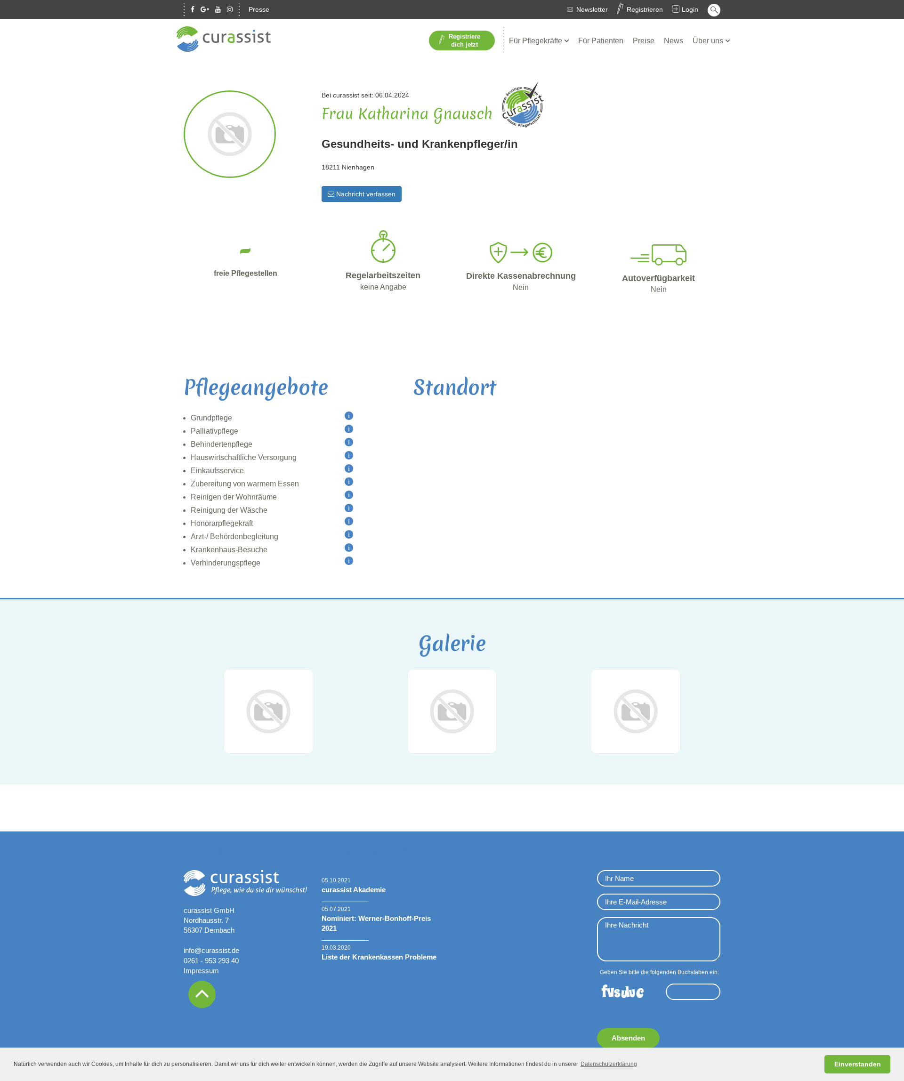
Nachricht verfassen (365, 194)
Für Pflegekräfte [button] (536, 41)
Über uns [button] (709, 41)
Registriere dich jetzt (464, 40)
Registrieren (645, 9)
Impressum (201, 971)
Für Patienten (600, 41)
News (673, 41)
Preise (643, 41)
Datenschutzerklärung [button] (609, 1064)
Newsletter (592, 9)
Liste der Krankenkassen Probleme (379, 957)
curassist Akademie (354, 890)
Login (690, 9)
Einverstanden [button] (857, 1064)
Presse (259, 9)
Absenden (628, 1038)
